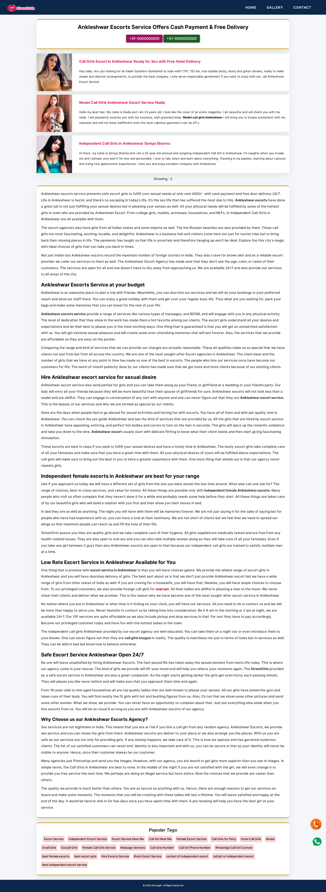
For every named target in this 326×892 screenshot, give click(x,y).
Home (250, 7)
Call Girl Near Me (160, 839)
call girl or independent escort (233, 856)
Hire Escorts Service (115, 856)
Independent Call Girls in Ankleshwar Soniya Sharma (124, 143)
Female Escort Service (192, 839)
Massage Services (132, 847)
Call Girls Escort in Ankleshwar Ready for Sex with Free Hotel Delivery (139, 61)
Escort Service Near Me (128, 839)
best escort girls (85, 856)
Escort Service (54, 839)
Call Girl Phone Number (194, 847)
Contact (302, 7)
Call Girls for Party (224, 839)
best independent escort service (64, 864)
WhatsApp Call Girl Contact (234, 847)
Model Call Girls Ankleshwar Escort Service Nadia (122, 102)
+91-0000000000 (144, 38)
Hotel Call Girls (251, 839)
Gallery (275, 7)
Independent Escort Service (88, 839)
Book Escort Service (147, 856)
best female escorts (55, 856)
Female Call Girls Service (99, 847)
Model (270, 839)
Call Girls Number (162, 847)
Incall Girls (49, 847)
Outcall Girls (69, 847)
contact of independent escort (187, 856)
